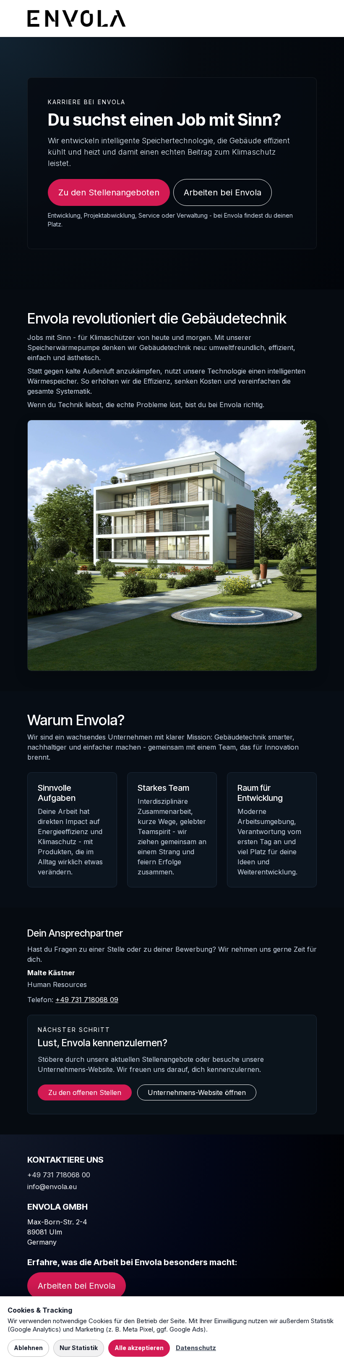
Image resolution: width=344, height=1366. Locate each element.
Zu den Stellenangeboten (108, 192)
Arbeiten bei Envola (222, 192)
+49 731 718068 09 (86, 999)
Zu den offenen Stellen (84, 1092)
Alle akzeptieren (139, 1347)
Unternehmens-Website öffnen (197, 1092)
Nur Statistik (79, 1347)
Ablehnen (28, 1347)
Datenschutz (196, 1348)
